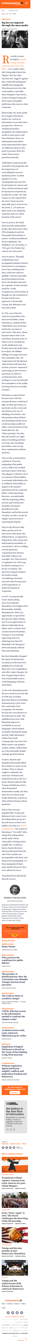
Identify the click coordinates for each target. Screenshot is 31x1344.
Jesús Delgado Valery (9, 988)
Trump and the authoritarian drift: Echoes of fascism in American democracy (13, 1284)
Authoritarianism (8, 1174)
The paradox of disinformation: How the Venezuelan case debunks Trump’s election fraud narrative (15, 979)
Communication (8, 1063)
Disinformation (8, 944)
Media (24, 1143)
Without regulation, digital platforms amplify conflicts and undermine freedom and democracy (14, 1071)
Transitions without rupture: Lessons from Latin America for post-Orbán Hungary (14, 1181)
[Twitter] (3, 1147)
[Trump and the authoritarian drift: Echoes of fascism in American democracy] (15, 1268)
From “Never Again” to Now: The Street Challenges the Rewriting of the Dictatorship (15, 1217)
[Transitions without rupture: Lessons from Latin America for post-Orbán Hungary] (15, 1165)
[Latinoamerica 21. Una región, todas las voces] (13, 1300)
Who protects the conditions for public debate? (12, 960)
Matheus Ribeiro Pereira (10, 1022)
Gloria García (6, 1039)
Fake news (6, 19)
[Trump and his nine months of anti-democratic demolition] (15, 1235)
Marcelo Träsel (7, 1058)
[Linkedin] (14, 1147)
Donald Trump (6, 1245)
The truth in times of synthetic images (12, 997)
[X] (21, 1312)
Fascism (4, 1277)
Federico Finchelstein (9, 29)
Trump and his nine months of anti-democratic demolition (13, 1251)
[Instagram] (10, 1147)
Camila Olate (6, 966)
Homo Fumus (8, 946)
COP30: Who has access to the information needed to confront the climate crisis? (14, 1015)
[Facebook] (6, 1147)
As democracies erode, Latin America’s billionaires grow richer (14, 1033)
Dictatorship (6, 1210)
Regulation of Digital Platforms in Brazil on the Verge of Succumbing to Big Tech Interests (14, 1050)
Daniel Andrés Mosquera (10, 1002)
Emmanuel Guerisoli (20, 1188)
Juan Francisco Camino (9, 950)
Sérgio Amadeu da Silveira (10, 1080)
